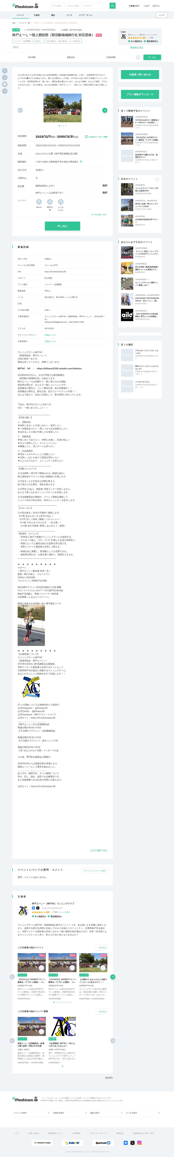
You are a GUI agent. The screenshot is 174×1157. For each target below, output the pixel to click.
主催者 (37, 15)
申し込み (152, 57)
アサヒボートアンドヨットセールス (146, 351)
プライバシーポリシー (98, 1133)
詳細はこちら (50, 335)
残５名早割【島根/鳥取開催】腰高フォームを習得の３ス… (147, 268)
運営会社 (120, 1133)
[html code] (4, 91)
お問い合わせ (33, 1133)
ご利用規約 (76, 1133)
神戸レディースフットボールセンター (146, 367)
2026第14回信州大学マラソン (146, 220)
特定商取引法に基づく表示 (143, 1133)
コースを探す (131, 1113)
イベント (20, 15)
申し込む (62, 226)
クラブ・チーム (85, 15)
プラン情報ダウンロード (140, 94)
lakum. (39, 207)
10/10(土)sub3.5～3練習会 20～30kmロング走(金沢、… (147, 121)
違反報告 (109, 1077)
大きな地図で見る (98, 850)
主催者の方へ (134, 6)
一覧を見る (102, 947)
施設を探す (95, 1113)
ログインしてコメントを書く (94, 870)
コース (69, 15)
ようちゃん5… (61, 208)
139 (151, 38)
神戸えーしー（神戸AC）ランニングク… (143, 35)
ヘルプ (146, 6)
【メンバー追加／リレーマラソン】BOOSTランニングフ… (147, 252)
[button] (59, 125)
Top (13, 23)
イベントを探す (20, 1113)
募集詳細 (71, 57)
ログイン (156, 6)
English (162, 15)
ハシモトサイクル (142, 382)
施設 (53, 15)
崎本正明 (50, 208)
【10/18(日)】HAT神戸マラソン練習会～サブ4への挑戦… (147, 138)
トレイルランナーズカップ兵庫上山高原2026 (146, 189)
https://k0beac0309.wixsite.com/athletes (59, 368)
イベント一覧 (24, 23)
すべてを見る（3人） (99, 215)
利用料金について (55, 1133)
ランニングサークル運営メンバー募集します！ (146, 283)
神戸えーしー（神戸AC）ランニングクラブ (53, 903)
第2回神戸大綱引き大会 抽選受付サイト (146, 156)
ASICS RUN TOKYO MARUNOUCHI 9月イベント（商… (147, 299)
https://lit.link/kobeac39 (55, 271)
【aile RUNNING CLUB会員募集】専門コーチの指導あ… (146, 315)
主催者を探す (58, 1113)
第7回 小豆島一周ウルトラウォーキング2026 (146, 205)
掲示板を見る (136, 47)
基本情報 (32, 57)
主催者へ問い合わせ (140, 74)
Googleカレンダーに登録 (98, 137)
